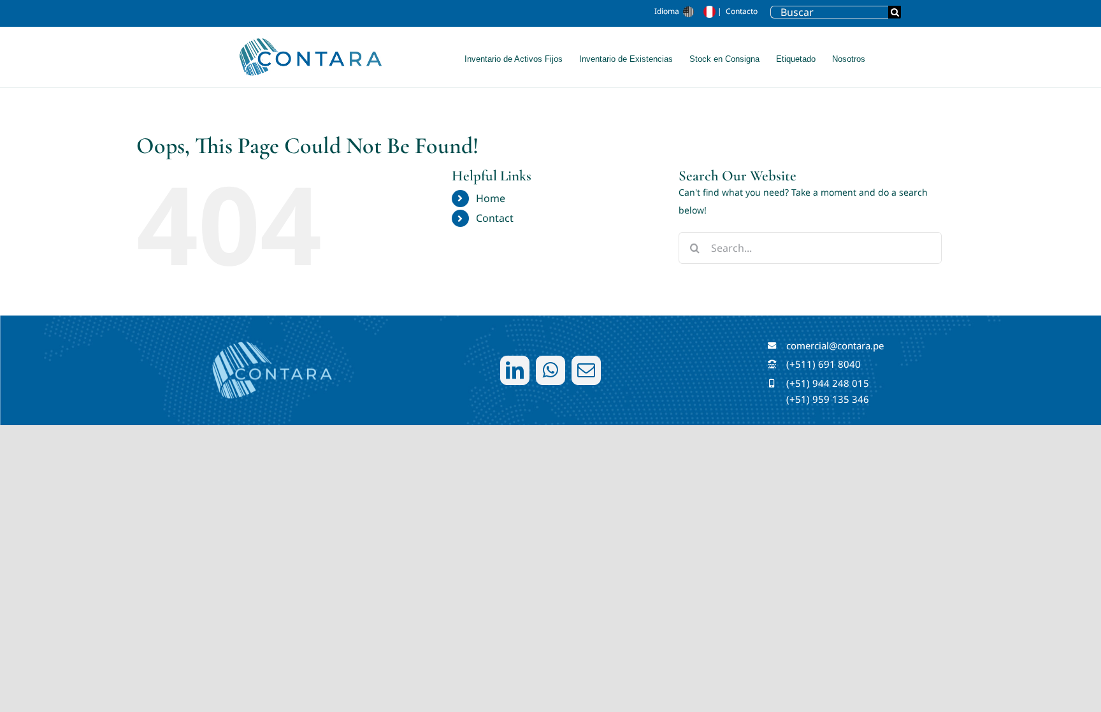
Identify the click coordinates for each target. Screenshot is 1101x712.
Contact (495, 218)
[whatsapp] (550, 370)
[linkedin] (514, 370)
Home (490, 198)
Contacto (742, 11)
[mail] (586, 370)
